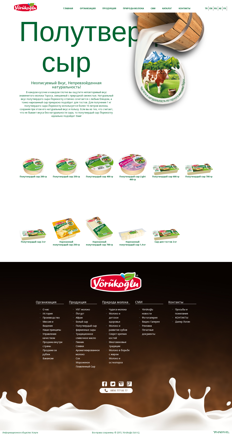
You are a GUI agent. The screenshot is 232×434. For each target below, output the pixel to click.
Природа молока (133, 8)
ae (220, 8)
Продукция (109, 8)
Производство (51, 317)
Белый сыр (82, 321)
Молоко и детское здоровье (114, 317)
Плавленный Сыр (85, 366)
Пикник (80, 342)
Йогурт (80, 313)
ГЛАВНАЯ (68, 8)
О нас (46, 309)
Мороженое (83, 362)
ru (215, 8)
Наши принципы (52, 329)
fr (224, 8)
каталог (167, 8)
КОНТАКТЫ (181, 317)
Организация (88, 8)
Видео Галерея (151, 321)
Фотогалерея (149, 317)
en (210, 8)
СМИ (153, 8)
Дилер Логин (182, 321)
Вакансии (48, 358)
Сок (78, 358)
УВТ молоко (83, 309)
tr (206, 8)
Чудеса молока (118, 309)
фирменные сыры (86, 329)
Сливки (80, 346)
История (48, 313)
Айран (79, 317)
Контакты (184, 8)
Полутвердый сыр (86, 325)
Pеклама (147, 325)
